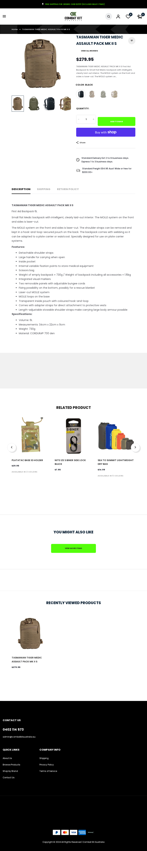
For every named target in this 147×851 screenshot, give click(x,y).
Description (21, 189)
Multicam (114, 94)
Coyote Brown (92, 94)
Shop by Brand (10, 771)
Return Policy (68, 189)
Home (15, 29)
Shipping (43, 189)
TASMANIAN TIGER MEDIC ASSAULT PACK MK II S (27, 659)
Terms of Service (48, 771)
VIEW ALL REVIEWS (89, 50)
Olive (103, 94)
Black (81, 94)
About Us (7, 758)
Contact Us (9, 777)
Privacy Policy (46, 764)
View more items (73, 548)
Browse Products (11, 764)
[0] (128, 17)
